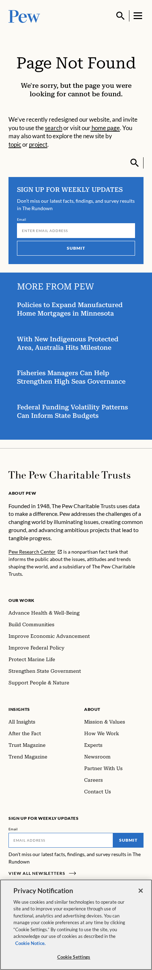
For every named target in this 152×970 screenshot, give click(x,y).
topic (14, 144)
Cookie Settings (73, 957)
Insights (19, 709)
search (53, 128)
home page (105, 128)
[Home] (69, 475)
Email (22, 219)
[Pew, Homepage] (24, 15)
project (38, 144)
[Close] (140, 890)
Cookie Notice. (30, 943)
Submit (76, 248)
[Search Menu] (120, 16)
